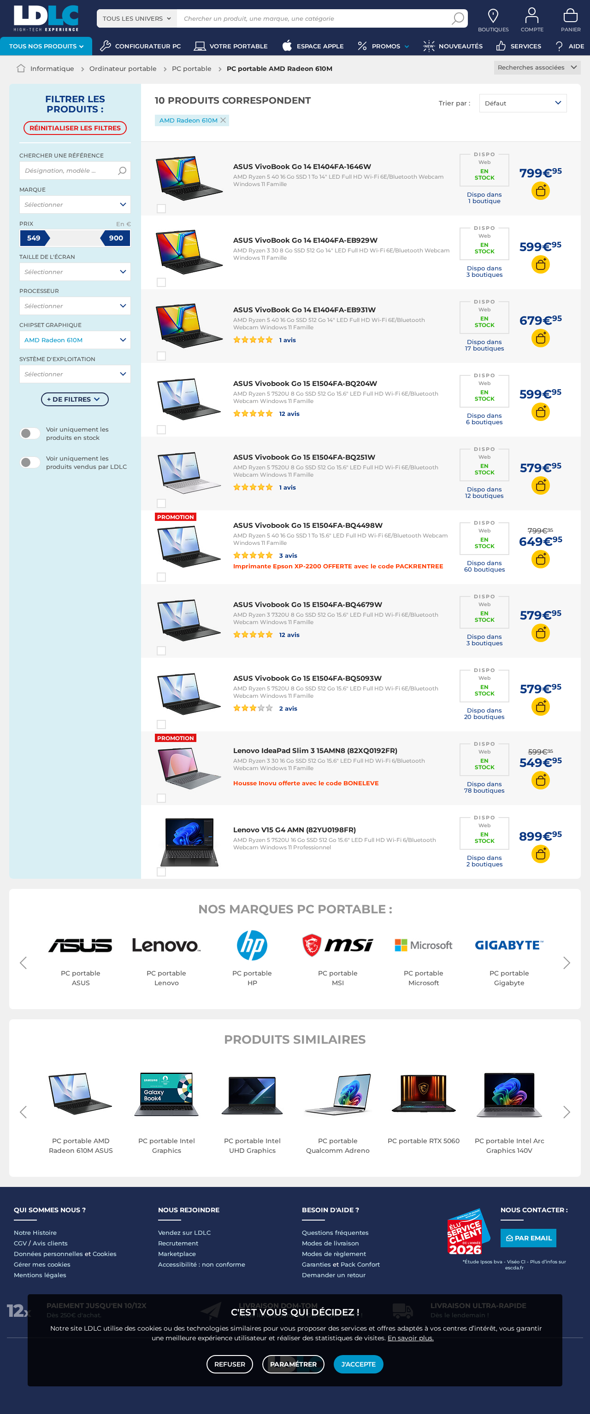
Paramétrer (293, 1364)
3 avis (287, 555)
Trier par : (454, 103)
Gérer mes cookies (42, 1264)
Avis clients (50, 1243)
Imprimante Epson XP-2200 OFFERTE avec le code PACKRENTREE (338, 566)
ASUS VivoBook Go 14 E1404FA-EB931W (304, 309)
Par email (533, 1238)
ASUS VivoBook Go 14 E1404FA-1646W (302, 166)
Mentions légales (40, 1275)
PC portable (192, 68)
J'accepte (359, 1364)
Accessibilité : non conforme (201, 1264)
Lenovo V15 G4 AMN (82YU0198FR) (294, 829)
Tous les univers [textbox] (133, 18)
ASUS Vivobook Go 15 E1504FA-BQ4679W (307, 604)
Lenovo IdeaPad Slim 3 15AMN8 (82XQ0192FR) (315, 750)
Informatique (52, 68)
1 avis (286, 339)
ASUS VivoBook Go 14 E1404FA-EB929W (305, 240)
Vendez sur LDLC (184, 1232)
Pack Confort (360, 1264)
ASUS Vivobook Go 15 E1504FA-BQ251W (304, 457)
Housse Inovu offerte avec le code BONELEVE (306, 783)
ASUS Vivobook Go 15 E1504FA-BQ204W (305, 383)
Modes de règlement (334, 1253)
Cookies (105, 1253)
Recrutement (178, 1243)
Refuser (229, 1364)
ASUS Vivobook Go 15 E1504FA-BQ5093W (307, 678)
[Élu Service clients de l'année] (468, 1252)
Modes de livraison (330, 1243)
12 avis (288, 413)
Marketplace (177, 1253)
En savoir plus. (411, 1338)
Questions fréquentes (335, 1232)
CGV (20, 1243)
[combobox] (137, 18)
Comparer (178, 209)
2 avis (287, 708)
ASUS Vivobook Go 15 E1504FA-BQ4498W (308, 525)
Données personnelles (48, 1253)
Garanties (316, 1264)
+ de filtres (69, 399)
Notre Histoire (35, 1232)
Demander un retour (334, 1275)
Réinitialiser (75, 128)
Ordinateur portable (123, 68)
